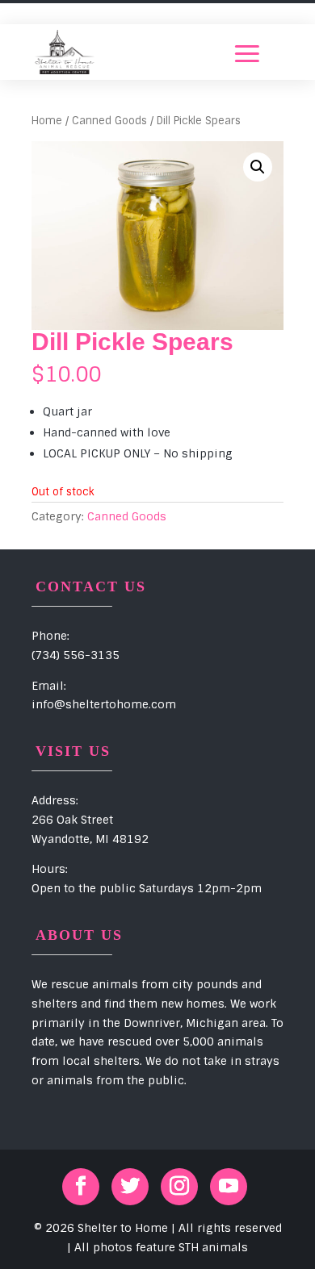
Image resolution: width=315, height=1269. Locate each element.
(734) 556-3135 (76, 655)
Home (47, 120)
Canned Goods (109, 120)
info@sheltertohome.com (104, 704)
